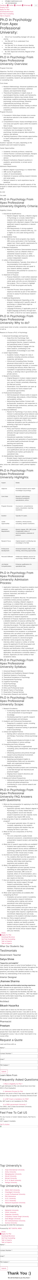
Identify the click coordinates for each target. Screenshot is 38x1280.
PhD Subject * (4, 1065)
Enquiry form (4, 7)
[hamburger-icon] (36, 5)
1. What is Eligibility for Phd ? (12, 1084)
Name (2, 1047)
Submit (4, 1071)
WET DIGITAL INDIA (15, 1228)
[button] (19, 1084)
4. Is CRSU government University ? (15, 1104)
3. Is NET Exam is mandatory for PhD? (16, 1099)
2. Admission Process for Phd (13, 1091)
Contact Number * (6, 1053)
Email (2, 1059)
